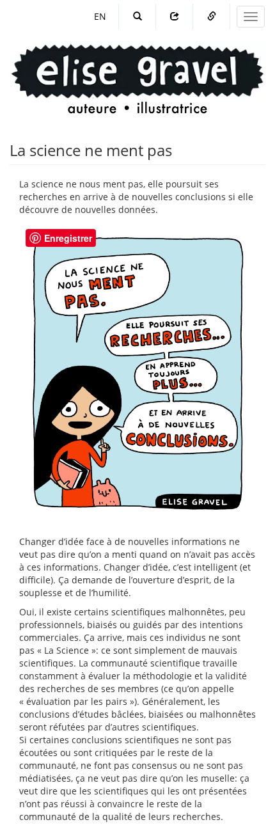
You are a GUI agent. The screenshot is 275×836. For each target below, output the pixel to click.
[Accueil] (137, 66)
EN (100, 16)
